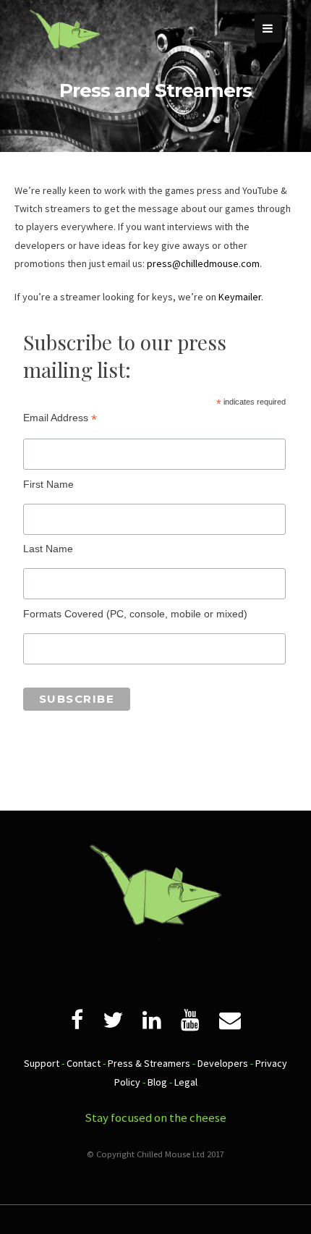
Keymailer (239, 296)
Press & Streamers (149, 1063)
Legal (185, 1082)
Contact (84, 1063)
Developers (222, 1063)
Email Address (60, 418)
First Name (48, 484)
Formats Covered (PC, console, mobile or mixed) (135, 614)
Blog (157, 1082)
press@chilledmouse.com (203, 263)
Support (41, 1063)
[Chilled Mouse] (65, 61)
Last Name (48, 548)
